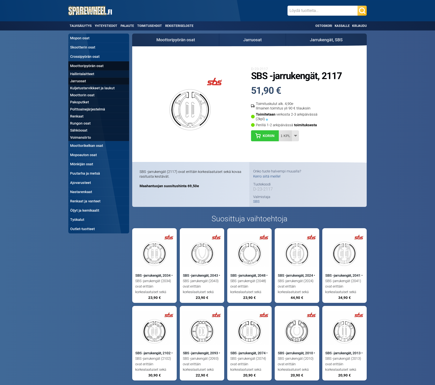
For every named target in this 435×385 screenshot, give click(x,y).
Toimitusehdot (149, 26)
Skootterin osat (82, 47)
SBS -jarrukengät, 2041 (343, 275)
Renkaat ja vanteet (85, 201)
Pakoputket (79, 102)
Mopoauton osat (83, 155)
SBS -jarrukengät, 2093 (200, 353)
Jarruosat (78, 81)
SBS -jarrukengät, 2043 (200, 275)
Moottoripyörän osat (87, 66)
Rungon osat (80, 123)
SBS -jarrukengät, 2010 (295, 353)
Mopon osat (79, 38)
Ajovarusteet (80, 182)
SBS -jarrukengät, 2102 (153, 353)
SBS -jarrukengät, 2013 (343, 353)
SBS (256, 201)
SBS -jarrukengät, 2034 (153, 275)
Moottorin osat (82, 95)
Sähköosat (78, 130)
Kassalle (342, 26)
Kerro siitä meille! (266, 176)
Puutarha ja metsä (85, 173)
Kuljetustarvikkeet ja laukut (92, 88)
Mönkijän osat (81, 164)
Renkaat (76, 116)
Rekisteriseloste (179, 26)
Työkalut (77, 219)
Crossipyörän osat (85, 56)
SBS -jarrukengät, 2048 (248, 275)
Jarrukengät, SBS (326, 39)
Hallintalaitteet (82, 74)
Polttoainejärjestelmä (87, 109)
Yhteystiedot (106, 26)
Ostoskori (323, 26)
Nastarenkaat (81, 192)
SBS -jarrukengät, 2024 (295, 275)
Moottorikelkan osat (86, 145)
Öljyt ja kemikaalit (84, 210)
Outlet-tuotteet (82, 229)
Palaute (127, 26)
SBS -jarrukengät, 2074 (248, 353)
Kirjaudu (359, 26)
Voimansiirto (80, 137)
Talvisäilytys (81, 26)
